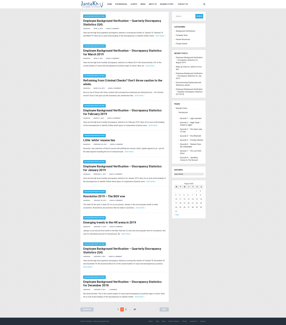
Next (164, 309)
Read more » (160, 36)
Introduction (183, 112)
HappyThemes (104, 321)
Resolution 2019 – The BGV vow (104, 196)
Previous (87, 309)
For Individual (121, 4)
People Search (181, 44)
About (151, 321)
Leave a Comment (112, 28)
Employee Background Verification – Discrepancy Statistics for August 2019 (189, 60)
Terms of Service (173, 321)
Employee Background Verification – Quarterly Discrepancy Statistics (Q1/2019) (189, 91)
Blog (163, 321)
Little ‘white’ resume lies (99, 140)
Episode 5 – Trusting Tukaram (191, 140)
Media (143, 4)
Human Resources (183, 39)
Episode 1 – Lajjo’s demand (190, 118)
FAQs (157, 321)
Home (109, 4)
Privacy (184, 321)
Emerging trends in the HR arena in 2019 (109, 222)
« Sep (176, 215)
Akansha (86, 28)
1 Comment (113, 289)
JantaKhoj (88, 321)
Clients (134, 4)
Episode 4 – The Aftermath (190, 136)
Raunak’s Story (166, 4)
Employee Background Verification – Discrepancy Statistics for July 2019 (189, 75)
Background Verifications (94, 16)
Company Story (182, 35)
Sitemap (203, 321)
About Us (153, 4)
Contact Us (183, 4)
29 (135, 309)
